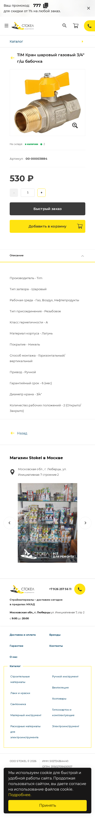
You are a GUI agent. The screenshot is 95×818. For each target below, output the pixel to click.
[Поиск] (64, 26)
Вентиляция (60, 687)
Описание (17, 255)
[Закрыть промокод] (88, 8)
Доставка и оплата (23, 634)
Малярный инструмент (25, 715)
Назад (22, 433)
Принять (47, 805)
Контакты (56, 645)
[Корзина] (75, 26)
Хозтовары (59, 698)
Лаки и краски (20, 693)
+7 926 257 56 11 (60, 589)
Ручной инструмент (65, 676)
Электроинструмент (65, 726)
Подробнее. (19, 795)
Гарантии (16, 645)
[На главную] (23, 26)
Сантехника (18, 704)
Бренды (54, 634)
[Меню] (6, 26)
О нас (14, 657)
